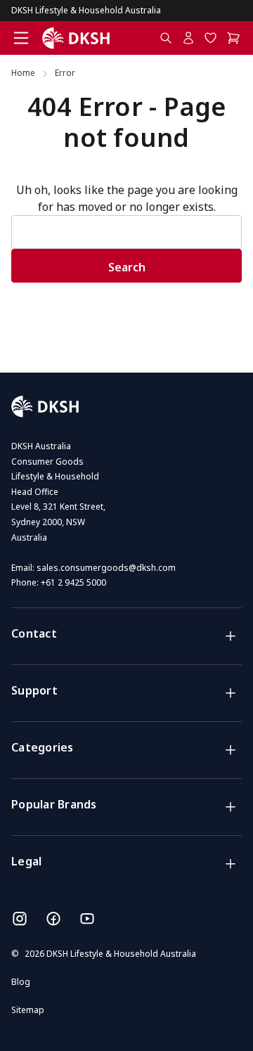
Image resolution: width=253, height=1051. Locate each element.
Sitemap (27, 1010)
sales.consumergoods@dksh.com (106, 568)
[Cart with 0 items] (234, 38)
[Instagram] (19, 918)
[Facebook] (53, 918)
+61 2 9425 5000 (73, 582)
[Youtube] (87, 918)
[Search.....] (166, 38)
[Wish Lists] (211, 38)
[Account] (188, 38)
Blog (20, 982)
